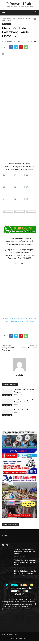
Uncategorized (11, 19)
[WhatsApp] (26, 47)
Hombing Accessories (29, 348)
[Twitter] (16, 47)
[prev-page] (3, 419)
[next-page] (7, 419)
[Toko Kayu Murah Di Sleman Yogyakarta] (7, 392)
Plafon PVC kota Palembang (24, 321)
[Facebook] (11, 47)
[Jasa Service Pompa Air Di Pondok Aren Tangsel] (7, 402)
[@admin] (3, 42)
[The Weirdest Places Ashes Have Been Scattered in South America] (7, 552)
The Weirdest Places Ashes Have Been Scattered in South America (24, 551)
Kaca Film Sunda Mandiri (23, 410)
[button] (36, 12)
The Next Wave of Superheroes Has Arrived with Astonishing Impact (25, 562)
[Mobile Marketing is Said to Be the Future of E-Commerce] (7, 573)
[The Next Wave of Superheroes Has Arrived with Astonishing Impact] (7, 562)
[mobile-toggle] (3, 12)
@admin (9, 41)
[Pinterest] (21, 47)
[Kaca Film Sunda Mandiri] (7, 412)
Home (4, 19)
